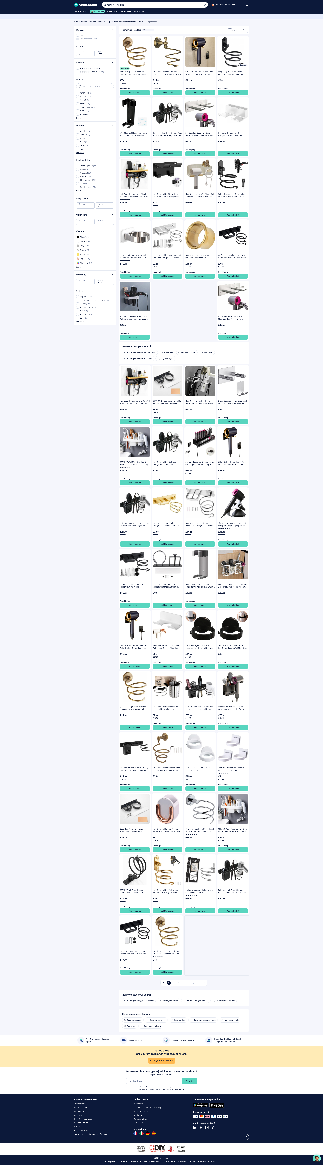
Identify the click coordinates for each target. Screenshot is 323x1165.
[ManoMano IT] (141, 1133)
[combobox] (237, 30)
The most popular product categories (149, 1107)
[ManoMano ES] (154, 1133)
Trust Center (169, 1161)
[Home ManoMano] (86, 5)
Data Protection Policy (152, 1161)
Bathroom (83, 22)
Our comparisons (140, 1111)
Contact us (78, 1115)
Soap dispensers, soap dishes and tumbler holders (125, 22)
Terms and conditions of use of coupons (91, 1134)
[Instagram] (207, 1127)
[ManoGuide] (317, 1158)
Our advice (138, 1103)
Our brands (138, 1115)
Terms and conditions (186, 1161)
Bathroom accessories (97, 22)
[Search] (105, 5)
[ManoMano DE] (148, 1133)
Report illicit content (83, 1119)
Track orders (79, 1103)
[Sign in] (241, 5)
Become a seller (81, 1122)
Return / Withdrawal (83, 1107)
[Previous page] (164, 983)
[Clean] (205, 4)
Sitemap (124, 1161)
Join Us (77, 1126)
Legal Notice (135, 1161)
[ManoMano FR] (135, 1133)
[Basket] (247, 5)
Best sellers (138, 1122)
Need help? (79, 1111)
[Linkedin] (195, 1127)
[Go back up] (246, 1137)
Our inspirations (140, 1119)
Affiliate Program (81, 1130)
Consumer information (208, 1161)
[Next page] (204, 983)
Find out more (179, 1090)
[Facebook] (201, 1127)
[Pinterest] (213, 1127)
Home (76, 22)
